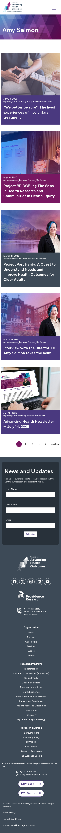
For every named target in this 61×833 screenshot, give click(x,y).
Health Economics (31, 692)
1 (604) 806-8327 (28, 771)
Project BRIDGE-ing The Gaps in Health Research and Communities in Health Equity (29, 191)
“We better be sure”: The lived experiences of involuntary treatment (29, 112)
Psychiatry (31, 715)
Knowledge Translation (31, 701)
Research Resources (31, 751)
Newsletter (40, 416)
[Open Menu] (55, 7)
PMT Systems (29, 793)
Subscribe (30, 534)
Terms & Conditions (12, 819)
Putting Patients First (42, 102)
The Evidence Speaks (31, 755)
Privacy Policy (9, 812)
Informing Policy (25, 102)
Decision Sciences (31, 682)
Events (31, 650)
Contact (31, 655)
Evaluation (31, 710)
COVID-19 (31, 742)
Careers (31, 637)
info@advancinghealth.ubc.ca (33, 774)
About (31, 632)
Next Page (55, 444)
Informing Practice (26, 416)
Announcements (10, 180)
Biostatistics (31, 668)
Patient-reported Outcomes (31, 705)
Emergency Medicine (31, 687)
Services (31, 646)
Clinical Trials (31, 678)
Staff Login (27, 783)
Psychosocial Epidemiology (31, 719)
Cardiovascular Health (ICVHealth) (31, 673)
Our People (41, 180)
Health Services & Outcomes (31, 696)
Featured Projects (27, 180)
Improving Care (10, 102)
